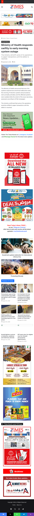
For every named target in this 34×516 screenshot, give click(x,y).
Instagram (23, 134)
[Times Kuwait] (17, 7)
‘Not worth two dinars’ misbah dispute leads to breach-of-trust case (24, 316)
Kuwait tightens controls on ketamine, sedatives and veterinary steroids (8, 336)
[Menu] (2, 7)
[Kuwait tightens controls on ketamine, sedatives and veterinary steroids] (8, 328)
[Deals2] (17, 205)
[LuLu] (17, 23)
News (8, 38)
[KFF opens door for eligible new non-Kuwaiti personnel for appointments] (25, 328)
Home (4, 38)
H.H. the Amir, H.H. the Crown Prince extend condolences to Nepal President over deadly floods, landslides (24, 297)
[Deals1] (17, 15)
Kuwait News (13, 38)
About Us (19, 505)
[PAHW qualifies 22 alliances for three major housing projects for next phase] (8, 309)
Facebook (30, 134)
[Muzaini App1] (17, 169)
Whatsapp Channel (10, 137)
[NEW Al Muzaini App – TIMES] (17, 31)
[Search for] (32, 7)
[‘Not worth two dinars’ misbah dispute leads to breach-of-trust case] (25, 309)
